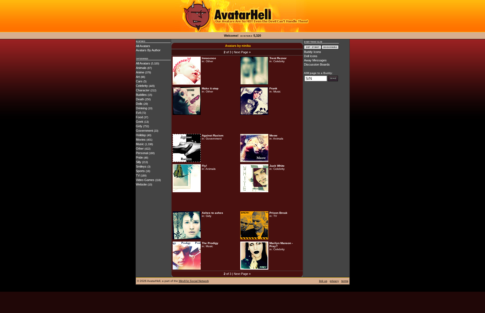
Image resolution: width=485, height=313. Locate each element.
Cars (139, 81)
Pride (139, 157)
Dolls (139, 103)
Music (140, 144)
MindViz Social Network (194, 280)
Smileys (141, 166)
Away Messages (315, 60)
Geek (139, 121)
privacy (334, 280)
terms (344, 280)
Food (139, 117)
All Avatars (143, 46)
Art (138, 76)
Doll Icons (310, 56)
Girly (139, 126)
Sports (140, 171)
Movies (141, 139)
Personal (142, 153)
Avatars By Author (148, 50)
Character (143, 90)
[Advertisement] (237, 124)
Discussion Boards (317, 64)
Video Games (145, 180)
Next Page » (242, 52)
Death (140, 99)
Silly (138, 162)
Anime (140, 72)
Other (140, 148)
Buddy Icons (312, 52)
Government (144, 130)
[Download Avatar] (187, 83)
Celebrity (142, 85)
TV (138, 175)
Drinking (141, 108)
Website (141, 184)
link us (323, 280)
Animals (141, 67)
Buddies (141, 94)
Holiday (141, 135)
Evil (138, 112)
